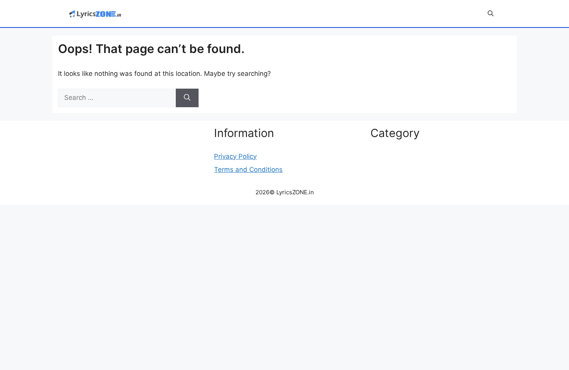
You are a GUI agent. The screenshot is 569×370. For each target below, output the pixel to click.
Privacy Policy (235, 156)
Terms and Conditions (248, 169)
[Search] (187, 98)
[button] (490, 13)
